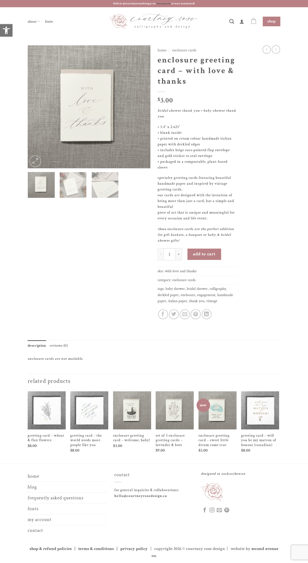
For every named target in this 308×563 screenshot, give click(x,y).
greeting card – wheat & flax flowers (46, 438)
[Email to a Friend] (185, 314)
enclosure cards (184, 50)
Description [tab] (37, 345)
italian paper (177, 301)
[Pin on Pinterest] (195, 314)
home (33, 476)
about (32, 21)
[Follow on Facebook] (204, 510)
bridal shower (197, 288)
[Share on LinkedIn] (207, 314)
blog (32, 487)
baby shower (175, 288)
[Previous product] (276, 49)
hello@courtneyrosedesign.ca (140, 496)
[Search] (231, 21)
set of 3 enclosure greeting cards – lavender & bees (170, 440)
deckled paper (168, 295)
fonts (49, 21)
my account (39, 519)
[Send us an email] (219, 510)
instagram (163, 3)
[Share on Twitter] (174, 314)
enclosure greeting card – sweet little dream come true (214, 440)
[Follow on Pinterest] (226, 510)
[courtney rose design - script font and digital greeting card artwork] (154, 22)
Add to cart (204, 254)
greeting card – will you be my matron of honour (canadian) (258, 440)
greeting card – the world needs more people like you (86, 440)
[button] (241, 21)
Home (162, 50)
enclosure (188, 295)
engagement (206, 295)
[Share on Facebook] (163, 314)
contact (35, 530)
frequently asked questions (55, 498)
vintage (211, 301)
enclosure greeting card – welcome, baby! (131, 438)
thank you (196, 301)
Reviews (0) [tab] (59, 345)
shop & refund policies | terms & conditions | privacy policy (90, 548)
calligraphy (218, 288)
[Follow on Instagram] (212, 510)
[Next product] (267, 49)
